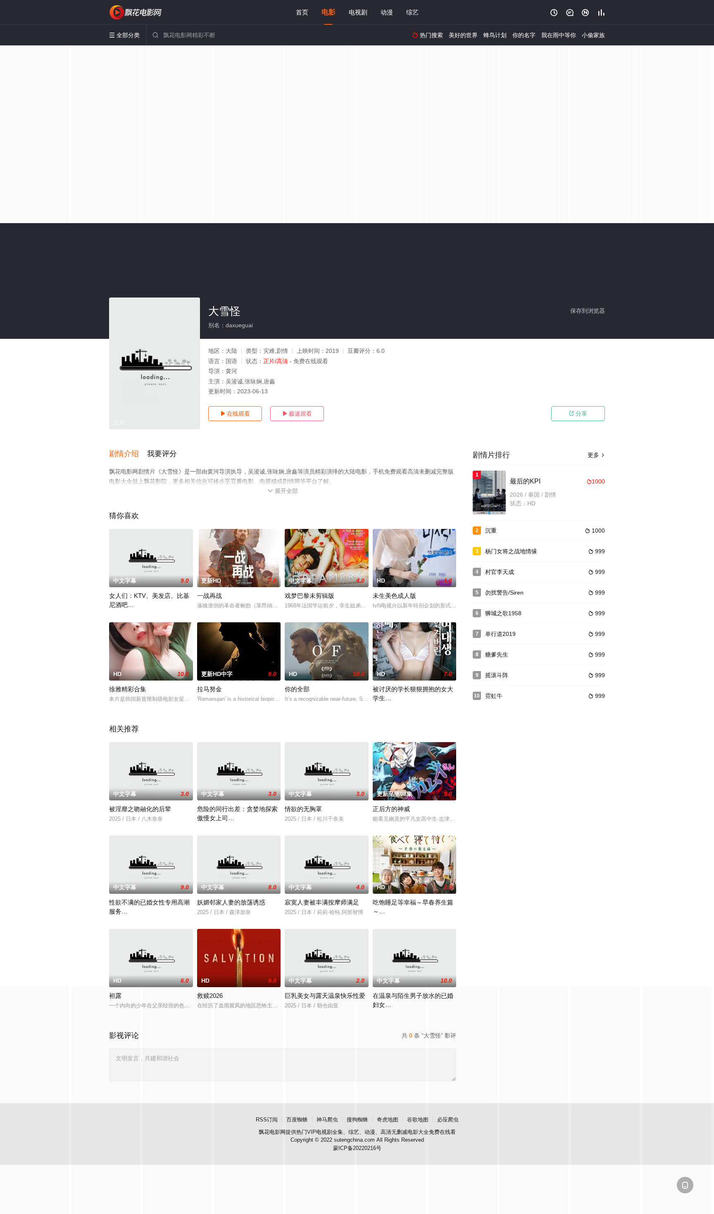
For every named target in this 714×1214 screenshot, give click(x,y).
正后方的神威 (391, 808)
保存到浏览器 (587, 310)
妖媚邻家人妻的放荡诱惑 (231, 902)
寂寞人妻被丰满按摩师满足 (322, 902)
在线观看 (235, 413)
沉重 (491, 530)
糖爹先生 (496, 654)
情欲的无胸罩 (303, 808)
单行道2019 (500, 634)
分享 (578, 413)
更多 (596, 455)
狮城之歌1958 (503, 613)
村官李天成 (499, 572)
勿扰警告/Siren (504, 592)
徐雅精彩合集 (127, 689)
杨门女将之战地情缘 (511, 551)
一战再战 (209, 595)
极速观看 (297, 413)
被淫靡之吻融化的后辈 (140, 808)
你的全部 (297, 689)
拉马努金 (209, 689)
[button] (128, 454)
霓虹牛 (493, 696)
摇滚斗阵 (496, 675)
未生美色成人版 (394, 595)
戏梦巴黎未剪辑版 (309, 595)
